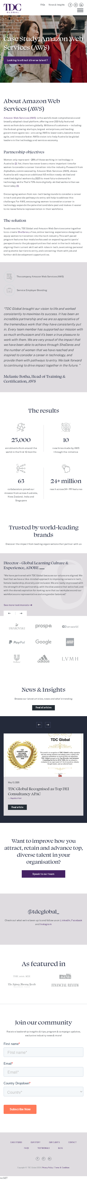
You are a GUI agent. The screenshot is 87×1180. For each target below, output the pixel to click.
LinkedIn (81, 5)
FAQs (42, 5)
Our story (35, 1142)
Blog (60, 1148)
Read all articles (43, 707)
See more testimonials (16, 605)
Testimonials (43, 1148)
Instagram (76, 5)
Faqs (26, 1148)
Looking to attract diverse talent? (27, 60)
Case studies (16, 1142)
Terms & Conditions (62, 1168)
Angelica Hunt (16, 798)
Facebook (70, 5)
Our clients (54, 1142)
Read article (17, 807)
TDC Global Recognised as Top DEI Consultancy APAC (38, 791)
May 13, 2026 (13, 782)
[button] (9, 613)
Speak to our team (43, 874)
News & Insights (57, 5)
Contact (72, 1142)
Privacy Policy (47, 1168)
